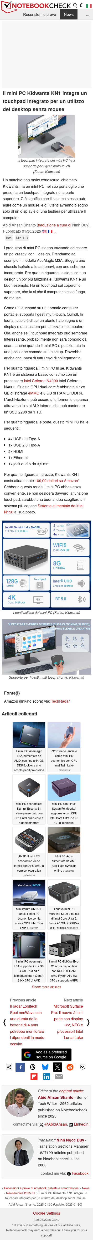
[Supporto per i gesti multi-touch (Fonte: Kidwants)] (46, 647)
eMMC (33, 393)
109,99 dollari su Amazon (56, 480)
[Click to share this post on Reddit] (70, 1066)
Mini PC (22, 237)
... (87, 14)
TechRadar (60, 701)
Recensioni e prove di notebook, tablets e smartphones (41, 1188)
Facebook (79, 1173)
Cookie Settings (46, 1213)
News (69, 14)
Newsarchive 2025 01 (20, 1193)
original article (71, 1091)
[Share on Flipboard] (33, 1076)
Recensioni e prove (39, 14)
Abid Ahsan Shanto (55, 1097)
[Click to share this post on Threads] (32, 1067)
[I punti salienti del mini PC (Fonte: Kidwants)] (46, 565)
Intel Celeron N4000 (41, 380)
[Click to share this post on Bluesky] (45, 1067)
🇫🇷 (50, 231)
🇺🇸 (44, 231)
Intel (9, 237)
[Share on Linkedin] (46, 1076)
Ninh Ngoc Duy (70, 1140)
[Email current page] (58, 1076)
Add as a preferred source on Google (51, 1054)
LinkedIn (80, 1124)
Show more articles (46, 986)
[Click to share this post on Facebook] (20, 1067)
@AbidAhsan (55, 1124)
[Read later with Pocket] (82, 1066)
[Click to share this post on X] (57, 1066)
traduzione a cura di (54, 225)
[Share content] (9, 1067)
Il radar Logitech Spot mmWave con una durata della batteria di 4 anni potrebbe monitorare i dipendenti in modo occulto (27, 1024)
